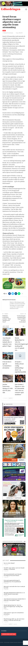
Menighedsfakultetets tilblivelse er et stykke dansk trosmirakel (14, 593)
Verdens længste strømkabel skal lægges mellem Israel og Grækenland (21, 319)
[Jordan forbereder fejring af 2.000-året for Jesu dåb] (8, 378)
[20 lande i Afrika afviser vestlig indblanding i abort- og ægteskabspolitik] (20, 356)
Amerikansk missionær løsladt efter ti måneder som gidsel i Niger (14, 599)
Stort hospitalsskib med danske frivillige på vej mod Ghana (13, 574)
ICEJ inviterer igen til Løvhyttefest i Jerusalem (14, 613)
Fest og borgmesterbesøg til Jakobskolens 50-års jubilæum (12, 581)
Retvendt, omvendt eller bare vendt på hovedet (14, 587)
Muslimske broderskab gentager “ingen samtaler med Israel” (7, 319)
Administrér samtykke (8, 634)
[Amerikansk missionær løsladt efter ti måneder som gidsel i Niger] (8, 332)
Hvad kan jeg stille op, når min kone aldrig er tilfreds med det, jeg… (14, 619)
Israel (4, 30)
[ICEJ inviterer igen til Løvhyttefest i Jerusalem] (8, 356)
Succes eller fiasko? (9, 563)
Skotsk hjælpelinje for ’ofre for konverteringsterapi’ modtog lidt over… (13, 606)
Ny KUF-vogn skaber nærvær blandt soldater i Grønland (14, 568)
